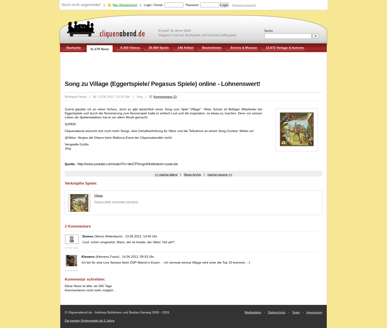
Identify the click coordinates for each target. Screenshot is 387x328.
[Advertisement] (193, 67)
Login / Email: (153, 5)
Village (98, 195)
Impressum (314, 312)
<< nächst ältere (166, 174)
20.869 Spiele (159, 47)
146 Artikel (186, 47)
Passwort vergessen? (244, 5)
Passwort (192, 5)
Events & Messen (244, 47)
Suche (268, 30)
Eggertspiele (118, 201)
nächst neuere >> (219, 174)
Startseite (73, 47)
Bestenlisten (211, 47)
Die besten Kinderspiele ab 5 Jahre (89, 320)
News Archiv (192, 174)
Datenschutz (277, 312)
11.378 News (99, 49)
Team (296, 312)
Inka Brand (132, 201)
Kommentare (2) (165, 96)
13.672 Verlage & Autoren (285, 47)
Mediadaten (253, 312)
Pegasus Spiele (102, 201)
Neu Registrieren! (125, 5)
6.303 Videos (130, 47)
